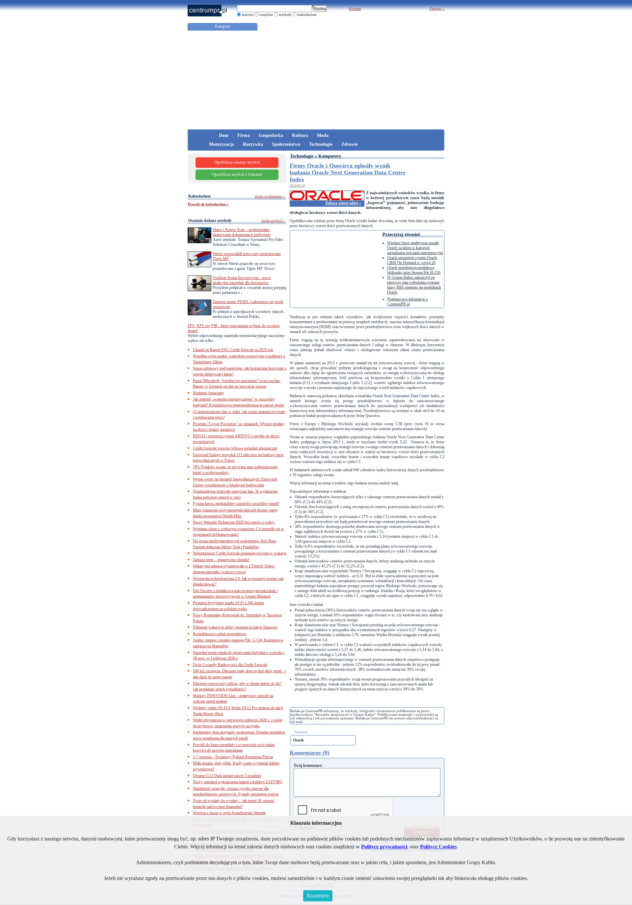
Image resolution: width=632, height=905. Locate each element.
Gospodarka (271, 135)
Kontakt (355, 9)
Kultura (300, 135)
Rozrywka (253, 144)
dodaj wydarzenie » (270, 196)
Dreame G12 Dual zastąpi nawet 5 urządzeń (227, 775)
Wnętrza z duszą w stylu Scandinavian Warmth (229, 813)
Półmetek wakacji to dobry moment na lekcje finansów (235, 627)
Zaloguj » (437, 9)
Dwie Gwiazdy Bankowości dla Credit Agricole (230, 664)
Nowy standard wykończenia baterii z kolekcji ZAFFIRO (237, 782)
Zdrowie (349, 144)
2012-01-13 (297, 185)
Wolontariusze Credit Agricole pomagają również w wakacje (239, 553)
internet (247, 14)
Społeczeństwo (286, 144)
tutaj (394, 483)
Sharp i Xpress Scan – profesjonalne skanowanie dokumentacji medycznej (241, 232)
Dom (223, 135)
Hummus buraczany (208, 393)
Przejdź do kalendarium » (208, 204)
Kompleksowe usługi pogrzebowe (219, 634)
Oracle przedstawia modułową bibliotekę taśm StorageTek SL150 (413, 270)
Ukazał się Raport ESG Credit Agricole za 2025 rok (233, 350)
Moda (323, 135)
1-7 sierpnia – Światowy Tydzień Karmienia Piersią (233, 757)
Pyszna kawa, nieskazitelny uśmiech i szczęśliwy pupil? (236, 503)
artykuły (285, 14)
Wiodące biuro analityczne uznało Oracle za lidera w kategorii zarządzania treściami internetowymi (415, 248)
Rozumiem (317, 895)
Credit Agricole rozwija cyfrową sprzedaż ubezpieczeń (235, 448)
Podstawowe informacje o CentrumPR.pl (407, 301)
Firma (243, 135)
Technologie (320, 144)
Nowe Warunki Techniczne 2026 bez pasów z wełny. (234, 522)
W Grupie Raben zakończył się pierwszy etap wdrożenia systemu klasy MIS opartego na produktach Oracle (414, 285)
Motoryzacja (221, 144)
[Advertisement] (316, 80)
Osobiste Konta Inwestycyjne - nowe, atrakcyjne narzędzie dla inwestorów (242, 280)
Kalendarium (199, 196)
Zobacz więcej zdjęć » (343, 203)
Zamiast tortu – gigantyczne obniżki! (221, 559)
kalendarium (307, 14)
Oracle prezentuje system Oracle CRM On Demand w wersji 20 (412, 260)
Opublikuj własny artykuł (237, 162)
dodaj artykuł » (273, 220)
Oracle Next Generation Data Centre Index (406, 396)
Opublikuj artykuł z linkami (237, 174)
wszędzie (266, 14)
